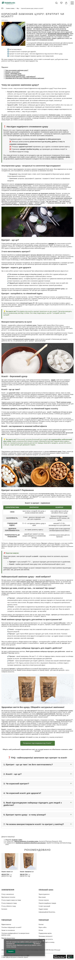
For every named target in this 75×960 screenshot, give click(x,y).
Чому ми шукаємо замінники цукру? (16, 70)
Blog (18, 8)
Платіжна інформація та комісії (11, 927)
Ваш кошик (42, 897)
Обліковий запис (46, 890)
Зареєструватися (44, 894)
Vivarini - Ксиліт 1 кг (7, 871)
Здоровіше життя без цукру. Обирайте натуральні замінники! (24, 78)
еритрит (51, 243)
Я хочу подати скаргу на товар (11, 900)
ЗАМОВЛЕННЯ (7, 890)
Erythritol (15, 839)
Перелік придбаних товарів (47, 903)
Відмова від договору (8, 938)
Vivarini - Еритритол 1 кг (27, 871)
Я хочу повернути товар (9, 903)
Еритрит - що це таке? (12, 72)
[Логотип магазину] (8, 3)
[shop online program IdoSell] (63, 956)
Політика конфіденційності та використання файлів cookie (15, 934)
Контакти (4, 909)
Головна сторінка (10, 8)
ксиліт (53, 380)
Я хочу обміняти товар (8, 906)
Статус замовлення (7, 894)
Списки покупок (44, 900)
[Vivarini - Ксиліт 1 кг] (9, 861)
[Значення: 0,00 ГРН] (66, 3)
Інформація (6, 920)
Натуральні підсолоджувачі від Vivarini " (37, 743)
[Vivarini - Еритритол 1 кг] (28, 861)
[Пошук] (56, 3)
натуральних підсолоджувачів (58, 33)
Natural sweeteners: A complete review (26, 841)
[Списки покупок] (61, 3)
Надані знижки (43, 909)
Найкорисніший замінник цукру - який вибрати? (20, 76)
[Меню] (72, 3)
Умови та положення (8, 930)
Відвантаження (6, 924)
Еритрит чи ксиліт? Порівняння (15, 75)
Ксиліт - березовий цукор (13, 73)
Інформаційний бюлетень (47, 912)
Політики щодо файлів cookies (24, 943)
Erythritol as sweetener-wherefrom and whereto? (31, 843)
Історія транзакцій (44, 906)
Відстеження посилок (8, 897)
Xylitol (20, 839)
